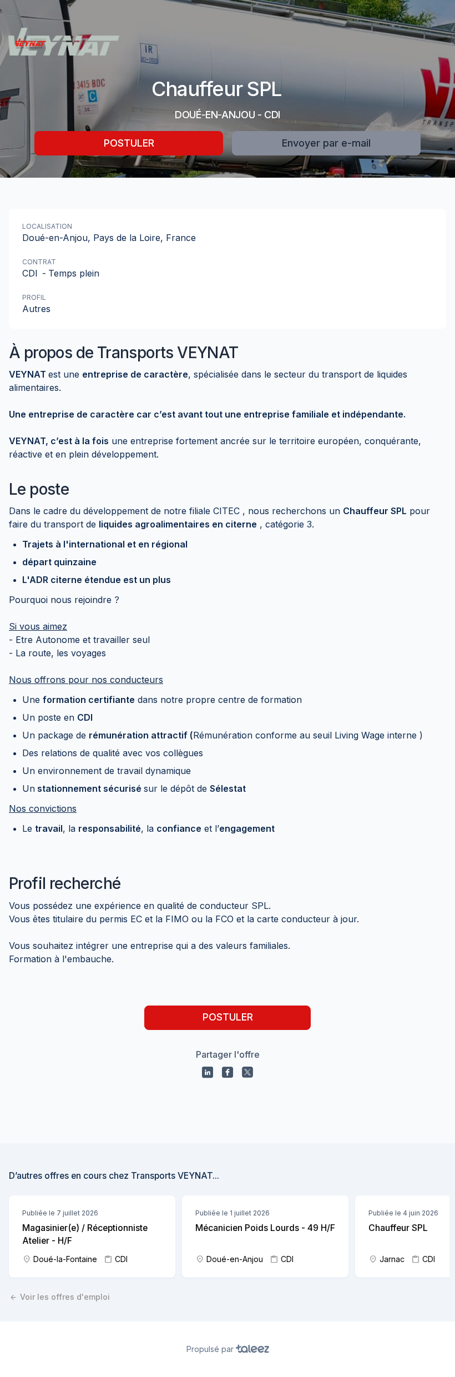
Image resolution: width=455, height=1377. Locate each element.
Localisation (47, 226)
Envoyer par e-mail (326, 143)
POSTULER (129, 143)
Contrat (39, 262)
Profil (34, 297)
